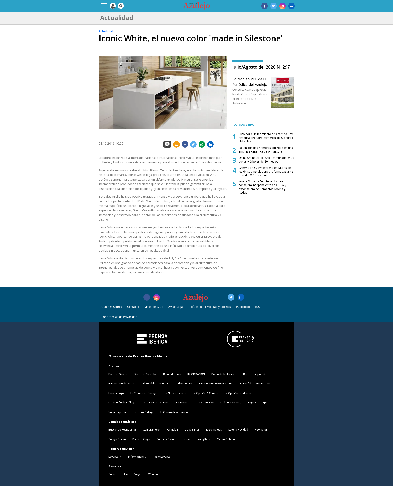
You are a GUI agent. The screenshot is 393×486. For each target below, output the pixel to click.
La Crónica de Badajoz (144, 393)
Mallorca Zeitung (230, 402)
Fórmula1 (172, 429)
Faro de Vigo (116, 393)
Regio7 (252, 402)
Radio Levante (162, 456)
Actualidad (106, 31)
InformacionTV (137, 456)
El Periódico (185, 383)
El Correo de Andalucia (174, 412)
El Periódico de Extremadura (216, 383)
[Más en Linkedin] (241, 297)
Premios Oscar (166, 439)
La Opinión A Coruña (205, 393)
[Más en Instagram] (156, 297)
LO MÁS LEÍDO (244, 125)
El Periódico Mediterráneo (256, 383)
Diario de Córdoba (145, 374)
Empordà (259, 374)
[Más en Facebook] (146, 297)
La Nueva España (175, 393)
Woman (153, 474)
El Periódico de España (157, 383)
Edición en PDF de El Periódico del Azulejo (249, 82)
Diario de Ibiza (172, 374)
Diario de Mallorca (222, 374)
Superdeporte (117, 412)
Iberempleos (214, 429)
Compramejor (151, 429)
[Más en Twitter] (231, 297)
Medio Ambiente (227, 439)
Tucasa (185, 439)
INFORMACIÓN (196, 374)
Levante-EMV (206, 402)
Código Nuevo (117, 439)
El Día (244, 374)
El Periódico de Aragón (122, 383)
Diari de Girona (117, 374)
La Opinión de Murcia (238, 393)
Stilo (125, 474)
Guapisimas (192, 429)
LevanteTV (115, 456)
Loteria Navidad (238, 429)
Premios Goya (141, 439)
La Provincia (183, 402)
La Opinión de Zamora (156, 402)
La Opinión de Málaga (122, 402)
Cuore (112, 474)
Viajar (138, 474)
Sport (266, 402)
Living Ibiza (203, 439)
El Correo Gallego (144, 412)
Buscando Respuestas (122, 429)
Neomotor (261, 429)
